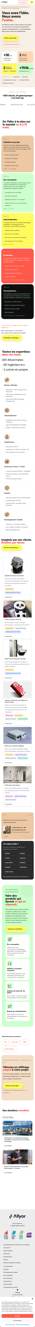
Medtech (23, 862)
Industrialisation (8, 1250)
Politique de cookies (10, 1324)
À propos (6, 1269)
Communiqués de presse (10, 1287)
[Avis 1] (3, 836)
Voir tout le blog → (8, 1117)
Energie (22, 853)
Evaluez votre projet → (12, 1086)
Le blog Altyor (7, 1281)
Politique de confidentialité (22, 1324)
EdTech (7, 853)
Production (6, 1253)
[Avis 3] (6, 836)
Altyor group (15, 1225)
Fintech (7, 858)
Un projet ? (23, 2)
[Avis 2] (4, 836)
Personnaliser (17, 1320)
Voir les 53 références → (12, 547)
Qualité (5, 1259)
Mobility (7, 867)
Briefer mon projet (10, 38)
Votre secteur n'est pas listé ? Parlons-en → (16, 876)
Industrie (23, 858)
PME (24, 1042)
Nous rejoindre (7, 1284)
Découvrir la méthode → (16, 929)
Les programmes (8, 1266)
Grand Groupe (9, 1049)
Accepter (17, 1316)
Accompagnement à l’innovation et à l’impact (16, 1245)
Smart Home (9, 871)
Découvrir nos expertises (11, 44)
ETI (5, 1042)
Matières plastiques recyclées (12, 1262)
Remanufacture (7, 1256)
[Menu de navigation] (32, 2)
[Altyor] (4, 2)
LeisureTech (9, 862)
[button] (32, 1299)
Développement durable (10, 1272)
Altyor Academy (8, 1275)
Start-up (15, 1042)
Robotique (23, 867)
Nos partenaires (8, 1278)
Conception (6, 1247)
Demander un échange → (12, 338)
